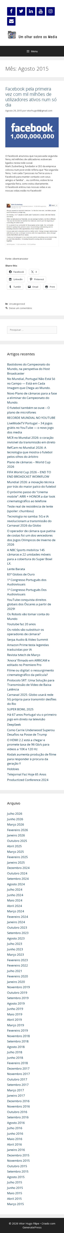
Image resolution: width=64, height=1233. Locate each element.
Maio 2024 (14, 900)
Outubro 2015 (17, 1166)
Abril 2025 (14, 846)
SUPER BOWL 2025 (20, 709)
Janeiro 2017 (16, 1095)
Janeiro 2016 (16, 1150)
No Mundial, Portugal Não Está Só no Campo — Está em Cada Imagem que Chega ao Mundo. (31, 383)
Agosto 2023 (16, 938)
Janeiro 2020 (16, 982)
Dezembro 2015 (18, 1155)
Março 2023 (15, 954)
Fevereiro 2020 (17, 976)
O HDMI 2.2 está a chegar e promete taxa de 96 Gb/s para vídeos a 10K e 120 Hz (28, 744)
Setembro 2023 (18, 933)
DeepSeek (14, 724)
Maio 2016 (14, 1139)
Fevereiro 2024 (17, 917)
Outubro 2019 (17, 993)
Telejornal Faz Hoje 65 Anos (26, 774)
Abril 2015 (14, 1199)
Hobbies (13, 769)
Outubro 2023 (17, 927)
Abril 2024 (14, 906)
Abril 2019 (14, 1020)
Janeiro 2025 (16, 862)
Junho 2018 (15, 1058)
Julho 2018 (14, 1052)
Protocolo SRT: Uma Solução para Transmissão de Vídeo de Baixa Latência (30, 684)
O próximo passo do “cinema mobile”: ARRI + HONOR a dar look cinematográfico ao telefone (31, 496)
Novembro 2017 (18, 1074)
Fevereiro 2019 (17, 1030)
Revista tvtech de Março (23, 655)
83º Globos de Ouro (21, 574)
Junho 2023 (15, 949)
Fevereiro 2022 (17, 965)
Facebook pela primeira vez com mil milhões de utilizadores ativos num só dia (31, 97)
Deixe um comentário (20, 308)
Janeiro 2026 (16, 835)
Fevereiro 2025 (17, 857)
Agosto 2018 (16, 1047)
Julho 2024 (14, 889)
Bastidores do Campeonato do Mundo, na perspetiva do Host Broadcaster (28, 368)
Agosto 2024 (16, 884)
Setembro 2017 (18, 1085)
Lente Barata (16, 569)
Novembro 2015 (18, 1161)
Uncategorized (17, 303)
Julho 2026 (14, 814)
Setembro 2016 (18, 1117)
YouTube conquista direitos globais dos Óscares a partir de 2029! (29, 604)
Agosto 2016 (16, 1123)
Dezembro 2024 (18, 868)
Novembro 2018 (18, 1036)
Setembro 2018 (18, 1041)
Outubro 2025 (17, 841)
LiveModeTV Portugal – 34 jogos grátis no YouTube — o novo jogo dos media (30, 427)
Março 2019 (15, 1025)
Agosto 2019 (16, 1003)
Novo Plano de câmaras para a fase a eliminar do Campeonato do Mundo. (32, 397)
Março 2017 (15, 1090)
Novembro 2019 (18, 987)
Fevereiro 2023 (17, 960)
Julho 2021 (14, 971)
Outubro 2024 (17, 873)
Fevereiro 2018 (17, 1063)
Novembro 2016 (18, 1106)
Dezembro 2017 (18, 1068)
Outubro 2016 (17, 1112)
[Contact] (11, 21)
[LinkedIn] (31, 11)
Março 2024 (15, 911)
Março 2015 (15, 1204)
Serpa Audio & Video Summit (27, 639)
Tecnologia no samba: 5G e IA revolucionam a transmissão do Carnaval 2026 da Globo (29, 520)
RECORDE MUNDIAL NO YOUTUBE (31, 418)
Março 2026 (15, 824)
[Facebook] (11, 11)
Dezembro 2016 (18, 1101)
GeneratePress (32, 1227)
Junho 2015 (15, 1188)
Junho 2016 (15, 1133)
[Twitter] (21, 11)
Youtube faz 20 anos (21, 624)
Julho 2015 (14, 1182)
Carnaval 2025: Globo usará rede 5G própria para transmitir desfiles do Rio (31, 699)
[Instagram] (50, 11)
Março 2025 (15, 852)
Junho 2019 (15, 1009)
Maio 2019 (14, 1014)
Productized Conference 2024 (27, 780)
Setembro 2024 (18, 879)
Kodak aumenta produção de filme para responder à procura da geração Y (31, 758)
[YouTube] (41, 11)
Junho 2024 (15, 895)
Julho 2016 (14, 1128)
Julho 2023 (14, 944)
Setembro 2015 (18, 1171)
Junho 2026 (15, 819)
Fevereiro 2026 (17, 830)
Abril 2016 (14, 1144)
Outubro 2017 (17, 1079)
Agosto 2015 (16, 1177)
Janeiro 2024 (16, 922)
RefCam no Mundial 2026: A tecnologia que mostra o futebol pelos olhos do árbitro (29, 452)
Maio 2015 (14, 1193)
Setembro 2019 (18, 998)
